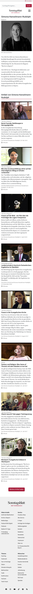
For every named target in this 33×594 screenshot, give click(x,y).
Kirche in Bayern (5, 518)
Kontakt (20, 529)
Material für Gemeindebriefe (22, 574)
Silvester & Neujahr (6, 567)
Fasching (3, 556)
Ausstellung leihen (23, 556)
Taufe (2, 573)
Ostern (3, 564)
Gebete (20, 567)
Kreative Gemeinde (23, 562)
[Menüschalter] (29, 10)
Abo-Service (21, 518)
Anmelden (29, 1)
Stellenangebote (22, 526)
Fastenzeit (4, 559)
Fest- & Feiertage (5, 562)
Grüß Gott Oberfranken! (7, 515)
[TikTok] (18, 589)
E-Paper (20, 520)
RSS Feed (20, 578)
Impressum (21, 540)
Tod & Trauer (4, 581)
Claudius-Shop (22, 515)
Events (19, 564)
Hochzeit (3, 579)
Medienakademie (22, 559)
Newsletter (21, 535)
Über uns (20, 543)
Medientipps (4, 520)
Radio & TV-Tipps (5, 529)
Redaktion (20, 532)
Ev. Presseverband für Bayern (23, 547)
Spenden (20, 580)
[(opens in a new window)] (6, 589)
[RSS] (27, 589)
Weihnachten (4, 570)
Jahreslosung (21, 570)
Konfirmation (4, 576)
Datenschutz (21, 537)
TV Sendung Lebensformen (5, 533)
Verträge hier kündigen (24, 523)
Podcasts (3, 526)
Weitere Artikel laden (16, 489)
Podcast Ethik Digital (6, 523)
